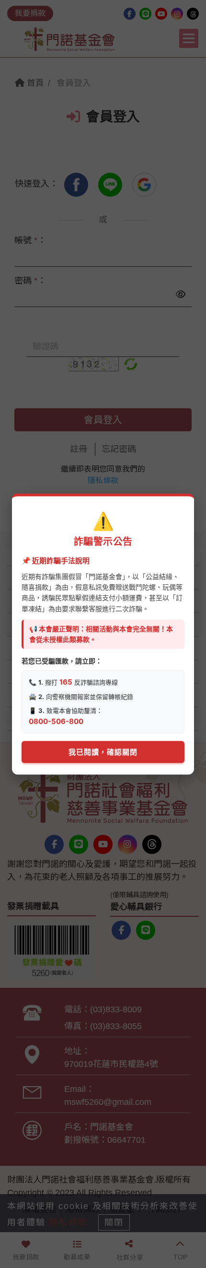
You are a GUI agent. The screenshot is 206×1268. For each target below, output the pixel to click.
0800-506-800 (56, 720)
